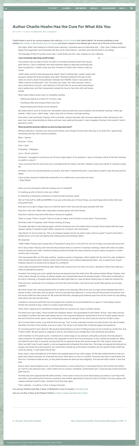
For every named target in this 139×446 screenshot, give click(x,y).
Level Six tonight (69, 40)
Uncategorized (52, 31)
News (44, 31)
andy (27, 31)
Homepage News (36, 31)
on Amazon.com (81, 389)
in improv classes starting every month (70, 393)
